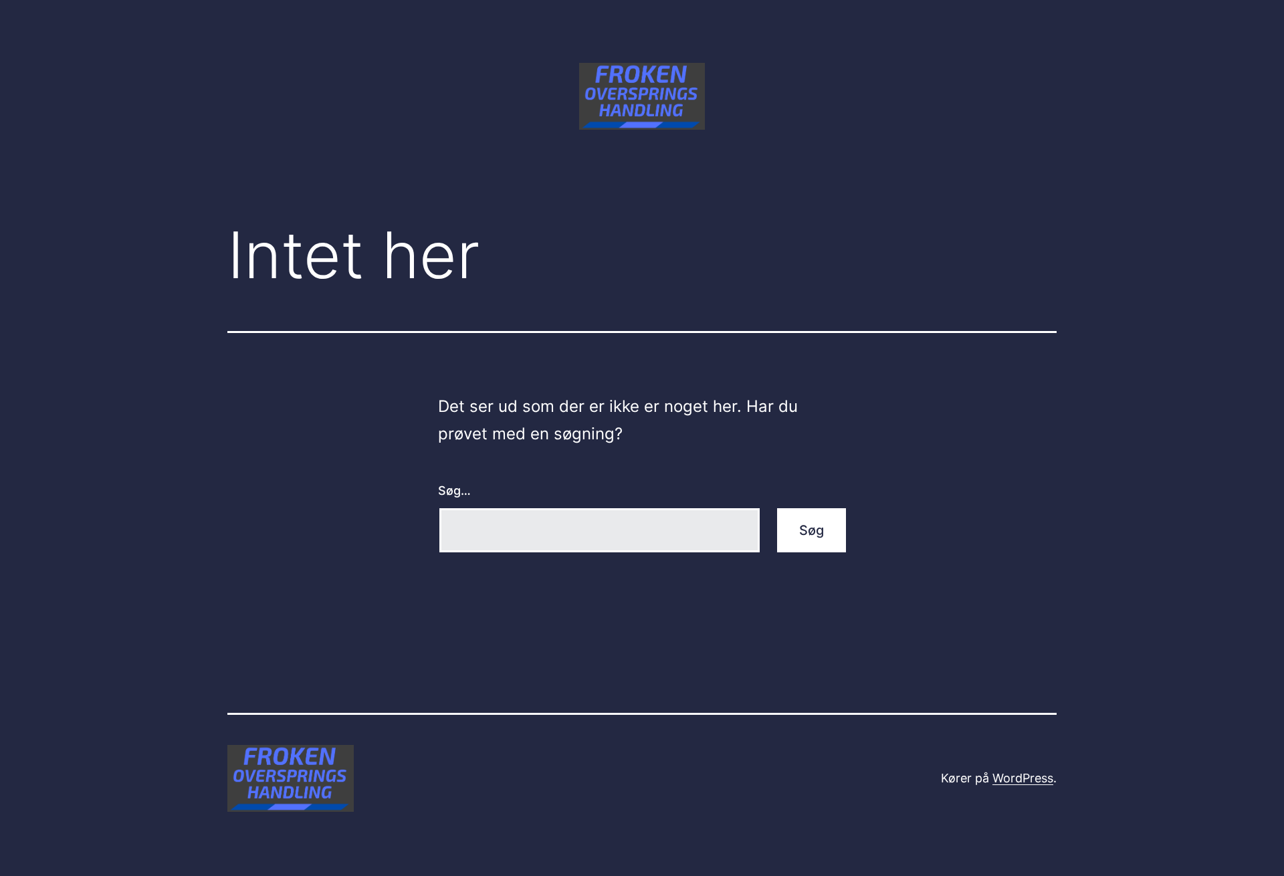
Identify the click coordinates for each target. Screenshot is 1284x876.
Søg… (454, 490)
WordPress (1022, 778)
